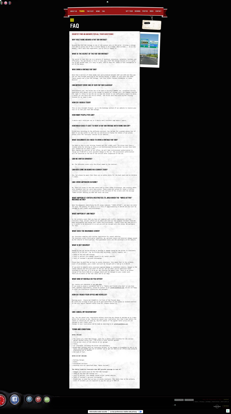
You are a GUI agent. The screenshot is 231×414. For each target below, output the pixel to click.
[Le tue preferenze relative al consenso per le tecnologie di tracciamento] (228, 411)
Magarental (225, 407)
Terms (196, 401)
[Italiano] (1, 3)
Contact (158, 11)
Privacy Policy (179, 399)
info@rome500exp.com (117, 287)
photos (145, 11)
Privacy (202, 401)
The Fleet (90, 11)
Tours (81, 11)
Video (151, 11)
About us (73, 11)
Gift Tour (129, 11)
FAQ (103, 11)
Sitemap (208, 401)
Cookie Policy (189, 399)
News (98, 11)
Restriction (215, 401)
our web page (97, 284)
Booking (137, 11)
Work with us (225, 401)
